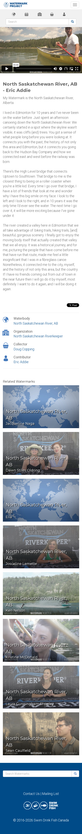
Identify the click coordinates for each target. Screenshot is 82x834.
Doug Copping (24, 349)
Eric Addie (21, 362)
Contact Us (31, 794)
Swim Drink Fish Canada (51, 820)
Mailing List (50, 794)
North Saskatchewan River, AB (36, 323)
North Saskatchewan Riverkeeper (38, 336)
